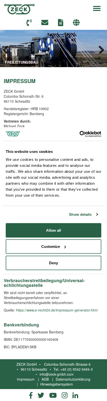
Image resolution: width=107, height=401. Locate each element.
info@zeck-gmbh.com (57, 374)
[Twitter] (41, 395)
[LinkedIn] (75, 395)
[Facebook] (31, 395)
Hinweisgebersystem (56, 384)
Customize (50, 246)
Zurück (7, 48)
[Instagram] (64, 395)
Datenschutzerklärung (73, 379)
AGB (45, 379)
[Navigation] (96, 7)
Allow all (53, 230)
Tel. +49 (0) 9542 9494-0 (73, 369)
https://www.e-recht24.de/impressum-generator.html (57, 310)
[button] (77, 22)
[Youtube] (53, 395)
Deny (53, 263)
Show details (80, 214)
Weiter (100, 48)
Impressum (26, 379)
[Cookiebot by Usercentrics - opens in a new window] (79, 134)
